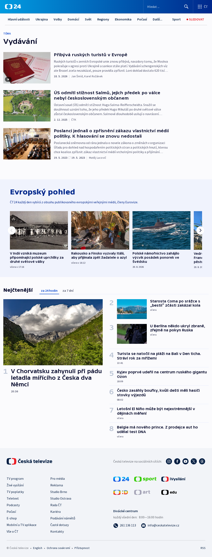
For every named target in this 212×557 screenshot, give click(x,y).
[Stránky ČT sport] (145, 479)
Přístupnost (82, 548)
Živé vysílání (15, 485)
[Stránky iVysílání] (173, 479)
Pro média (57, 478)
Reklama (56, 485)
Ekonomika (123, 19)
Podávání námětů (62, 518)
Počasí (142, 19)
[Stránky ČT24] (121, 479)
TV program (15, 478)
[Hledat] (186, 6)
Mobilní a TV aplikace (21, 525)
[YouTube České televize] (185, 461)
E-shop (12, 518)
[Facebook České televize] (177, 461)
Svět (88, 19)
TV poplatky (15, 492)
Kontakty (57, 531)
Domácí (73, 19)
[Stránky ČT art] (142, 492)
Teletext (13, 498)
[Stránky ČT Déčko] (120, 492)
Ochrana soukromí (58, 548)
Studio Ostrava (60, 498)
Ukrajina (42, 19)
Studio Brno (58, 492)
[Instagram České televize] (169, 461)
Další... (157, 19)
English (37, 548)
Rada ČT (56, 505)
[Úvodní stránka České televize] (30, 461)
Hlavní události (19, 19)
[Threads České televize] (202, 461)
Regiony (103, 19)
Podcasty (13, 505)
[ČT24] (13, 6)
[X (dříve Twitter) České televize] (193, 461)
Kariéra (55, 511)
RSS (203, 548)
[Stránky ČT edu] (169, 492)
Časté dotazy (59, 525)
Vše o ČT (12, 531)
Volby (58, 19)
